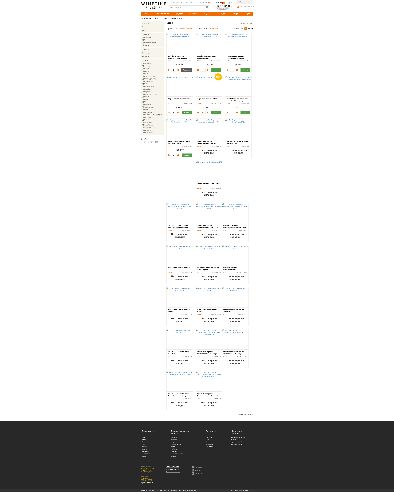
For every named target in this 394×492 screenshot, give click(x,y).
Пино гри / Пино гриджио (153, 115)
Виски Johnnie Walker (238, 437)
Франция (164, 18)
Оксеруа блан (149, 107)
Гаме (146, 74)
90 (252, 29)
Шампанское (146, 454)
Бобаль (146, 68)
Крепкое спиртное (161, 14)
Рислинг (147, 120)
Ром (143, 437)
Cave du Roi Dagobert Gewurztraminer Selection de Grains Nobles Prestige (208, 396)
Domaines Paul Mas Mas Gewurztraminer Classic (235, 57)
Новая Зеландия (150, 42)
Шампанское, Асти (237, 444)
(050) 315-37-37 (223, 6)
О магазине (175, 2)
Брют (207, 439)
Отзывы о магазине (173, 472)
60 (249, 29)
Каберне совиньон (150, 84)
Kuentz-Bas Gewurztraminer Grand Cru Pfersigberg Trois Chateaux (236, 101)
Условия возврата (172, 469)
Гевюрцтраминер (177, 18)
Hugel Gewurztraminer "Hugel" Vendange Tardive (179, 142)
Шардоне (147, 130)
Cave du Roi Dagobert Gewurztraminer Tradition (177, 57)
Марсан (147, 92)
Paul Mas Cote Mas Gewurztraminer (230, 269)
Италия (146, 40)
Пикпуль (147, 110)
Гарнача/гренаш (150, 76)
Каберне (174, 449)
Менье (146, 97)
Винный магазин (146, 18)
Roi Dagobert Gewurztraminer (179, 268)
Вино (146, 14)
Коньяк (144, 447)
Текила (144, 449)
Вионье (146, 71)
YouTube (198, 470)
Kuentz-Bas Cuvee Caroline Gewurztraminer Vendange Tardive (178, 228)
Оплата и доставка (189, 2)
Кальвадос (145, 451)
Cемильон (147, 63)
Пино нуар (147, 117)
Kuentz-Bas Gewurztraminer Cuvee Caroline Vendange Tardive (233, 354)
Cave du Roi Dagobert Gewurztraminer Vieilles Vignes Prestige (235, 228)
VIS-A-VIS (251, 490)
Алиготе (147, 66)
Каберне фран (149, 86)
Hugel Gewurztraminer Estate (208, 99)
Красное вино (210, 442)
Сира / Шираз (149, 125)
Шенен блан (148, 133)
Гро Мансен (148, 81)
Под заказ (186, 70)
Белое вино (210, 444)
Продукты (179, 14)
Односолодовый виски (238, 442)
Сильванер (148, 122)
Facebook (198, 467)
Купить (216, 70)
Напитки (193, 14)
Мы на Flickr (199, 473)
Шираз (173, 456)
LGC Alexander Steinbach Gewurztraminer (206, 57)
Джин (144, 439)
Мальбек (147, 89)
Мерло (146, 99)
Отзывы (203, 2)
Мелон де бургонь (150, 94)
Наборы (235, 14)
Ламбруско (174, 439)
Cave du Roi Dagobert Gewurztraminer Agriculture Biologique (207, 228)
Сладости (207, 14)
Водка (144, 456)
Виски (144, 442)
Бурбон (233, 439)
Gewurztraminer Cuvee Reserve (208, 183)
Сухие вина (209, 447)
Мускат (146, 102)
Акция (247, 14)
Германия (147, 37)
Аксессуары (221, 14)
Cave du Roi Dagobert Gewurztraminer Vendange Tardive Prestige (207, 354)
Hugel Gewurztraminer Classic (179, 99)
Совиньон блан (149, 127)
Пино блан (148, 112)
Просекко (209, 437)
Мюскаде (147, 104)
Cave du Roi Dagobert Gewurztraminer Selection (206, 142)
